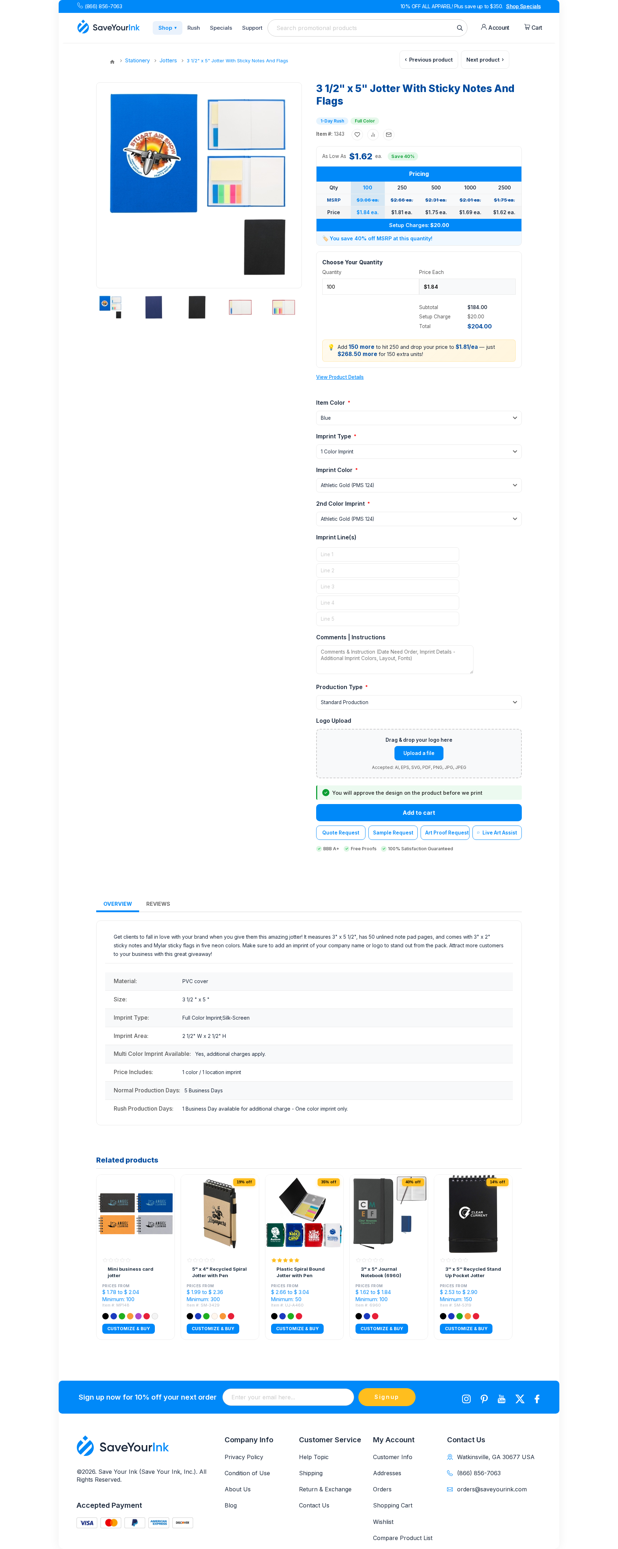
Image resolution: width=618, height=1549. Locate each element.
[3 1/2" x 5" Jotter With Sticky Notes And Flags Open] (240, 307)
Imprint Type (334, 436)
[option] (113, 307)
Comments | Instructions (351, 637)
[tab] (117, 904)
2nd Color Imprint (341, 503)
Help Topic (314, 1457)
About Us (238, 1489)
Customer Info (392, 1457)
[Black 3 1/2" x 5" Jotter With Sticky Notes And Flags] (197, 307)
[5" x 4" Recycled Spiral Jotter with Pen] (220, 1214)
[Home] (112, 62)
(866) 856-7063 (103, 6)
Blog (231, 1505)
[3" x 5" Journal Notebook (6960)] (389, 1214)
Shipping (311, 1473)
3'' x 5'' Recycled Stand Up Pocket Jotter (473, 1272)
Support (252, 27)
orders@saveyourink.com (492, 1489)
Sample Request (393, 833)
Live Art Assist (499, 833)
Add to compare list (373, 134)
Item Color (331, 402)
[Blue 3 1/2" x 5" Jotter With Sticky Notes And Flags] (154, 307)
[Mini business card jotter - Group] (136, 1214)
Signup (386, 1396)
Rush (193, 27)
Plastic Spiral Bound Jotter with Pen (300, 1272)
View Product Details (340, 377)
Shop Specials (523, 6)
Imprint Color (335, 469)
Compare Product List (402, 1537)
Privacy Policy (244, 1457)
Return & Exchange (325, 1489)
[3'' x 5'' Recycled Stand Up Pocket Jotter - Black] (473, 1214)
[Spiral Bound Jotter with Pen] (304, 1214)
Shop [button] (167, 27)
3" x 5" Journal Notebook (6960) (381, 1272)
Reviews (158, 904)
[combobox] (367, 28)
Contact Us (314, 1505)
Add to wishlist (357, 134)
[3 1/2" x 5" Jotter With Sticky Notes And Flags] (110, 307)
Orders (382, 1489)
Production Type (340, 687)
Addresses (387, 1473)
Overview (117, 904)
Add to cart (419, 812)
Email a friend (388, 134)
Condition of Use (247, 1473)
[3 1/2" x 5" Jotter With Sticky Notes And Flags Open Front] (283, 307)
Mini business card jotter (130, 1272)
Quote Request (340, 833)
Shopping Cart (392, 1505)
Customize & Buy (128, 1328)
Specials (221, 27)
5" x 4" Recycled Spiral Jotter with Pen (219, 1272)
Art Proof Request (447, 833)
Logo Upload (333, 720)
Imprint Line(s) (336, 537)
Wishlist (383, 1521)
